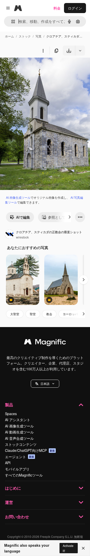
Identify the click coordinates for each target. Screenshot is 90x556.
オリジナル (34, 67)
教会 (49, 314)
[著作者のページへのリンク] (9, 235)
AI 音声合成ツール (19, 438)
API (7, 462)
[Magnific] (45, 343)
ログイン (75, 8)
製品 (9, 405)
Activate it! (68, 547)
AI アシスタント (17, 419)
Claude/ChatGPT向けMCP (30, 450)
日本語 (45, 383)
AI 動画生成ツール (19, 431)
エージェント (19, 456)
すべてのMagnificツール (24, 475)
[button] (45, 384)
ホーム (9, 36)
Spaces (11, 413)
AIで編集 (23, 217)
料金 (57, 8)
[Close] (83, 548)
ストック (25, 36)
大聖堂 (14, 314)
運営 (9, 502)
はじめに (13, 488)
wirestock (22, 237)
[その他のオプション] (43, 51)
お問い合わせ (17, 517)
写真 (39, 36)
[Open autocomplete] (11, 21)
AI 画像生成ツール (18, 197)
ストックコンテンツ (20, 444)
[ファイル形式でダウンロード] (80, 51)
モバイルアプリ (17, 468)
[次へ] (69, 217)
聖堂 (33, 314)
